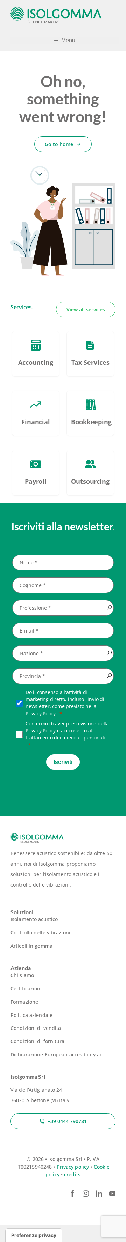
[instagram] (86, 1193)
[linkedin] (99, 1193)
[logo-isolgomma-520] (56, 9)
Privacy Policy (41, 713)
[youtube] (112, 1193)
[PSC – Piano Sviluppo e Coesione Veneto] (35, 354)
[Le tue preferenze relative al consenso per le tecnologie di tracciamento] (34, 1235)
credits (72, 1174)
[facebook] (72, 1193)
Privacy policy (73, 1166)
